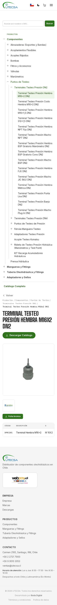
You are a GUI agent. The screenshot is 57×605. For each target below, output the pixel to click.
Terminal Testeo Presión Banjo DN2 (34, 203)
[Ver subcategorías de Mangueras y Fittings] (4, 266)
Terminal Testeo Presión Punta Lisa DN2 (34, 195)
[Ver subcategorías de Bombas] (7, 60)
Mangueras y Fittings (19, 266)
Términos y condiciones (19, 600)
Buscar (49, 23)
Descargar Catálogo (21, 335)
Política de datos (41, 600)
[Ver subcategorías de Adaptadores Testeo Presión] (11, 234)
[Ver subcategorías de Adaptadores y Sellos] (4, 277)
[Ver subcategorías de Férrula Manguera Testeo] (11, 228)
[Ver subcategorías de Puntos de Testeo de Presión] (11, 223)
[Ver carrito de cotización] (45, 5)
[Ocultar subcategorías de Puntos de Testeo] (7, 81)
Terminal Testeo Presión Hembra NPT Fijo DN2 (35, 128)
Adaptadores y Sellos (19, 277)
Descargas (8, 509)
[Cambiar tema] (38, 5)
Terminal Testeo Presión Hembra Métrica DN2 (35, 186)
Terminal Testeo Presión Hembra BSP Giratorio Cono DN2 (35, 153)
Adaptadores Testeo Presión (29, 234)
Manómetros (17, 76)
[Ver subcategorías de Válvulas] (7, 71)
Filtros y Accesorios (21, 66)
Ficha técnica (14, 416)
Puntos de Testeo (20, 81)
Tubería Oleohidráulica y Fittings (25, 272)
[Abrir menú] (51, 5)
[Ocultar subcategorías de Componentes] (4, 39)
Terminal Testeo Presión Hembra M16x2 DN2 (35, 94)
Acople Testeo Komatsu (26, 239)
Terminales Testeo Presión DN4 (31, 218)
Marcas (6, 505)
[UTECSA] (10, 5)
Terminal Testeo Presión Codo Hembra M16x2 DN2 (34, 103)
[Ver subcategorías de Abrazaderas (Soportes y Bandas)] (7, 44)
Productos (8, 300)
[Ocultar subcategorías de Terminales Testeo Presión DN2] (11, 87)
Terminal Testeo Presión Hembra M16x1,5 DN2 (35, 111)
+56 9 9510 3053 (11, 561)
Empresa (7, 500)
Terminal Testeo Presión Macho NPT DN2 (34, 136)
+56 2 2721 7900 (11, 556)
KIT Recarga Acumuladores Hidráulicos (28, 254)
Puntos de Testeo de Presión (29, 223)
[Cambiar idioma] (32, 5)
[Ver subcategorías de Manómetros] (7, 76)
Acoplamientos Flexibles (23, 50)
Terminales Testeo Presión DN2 (30, 87)
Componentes (15, 39)
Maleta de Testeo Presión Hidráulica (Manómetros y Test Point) (33, 246)
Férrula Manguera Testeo (27, 229)
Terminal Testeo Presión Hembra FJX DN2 (35, 170)
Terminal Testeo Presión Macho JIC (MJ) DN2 (34, 178)
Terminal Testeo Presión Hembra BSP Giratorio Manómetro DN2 (35, 145)
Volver (9, 295)
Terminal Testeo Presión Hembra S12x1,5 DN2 (35, 119)
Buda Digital (36, 595)
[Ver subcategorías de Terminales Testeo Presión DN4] (11, 218)
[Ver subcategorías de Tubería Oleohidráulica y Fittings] (4, 271)
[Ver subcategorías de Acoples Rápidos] (7, 55)
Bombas (15, 60)
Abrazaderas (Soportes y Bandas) (28, 44)
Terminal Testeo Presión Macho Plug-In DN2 (34, 211)
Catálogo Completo (14, 286)
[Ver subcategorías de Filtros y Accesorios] (7, 65)
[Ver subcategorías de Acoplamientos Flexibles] (7, 50)
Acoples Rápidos (19, 55)
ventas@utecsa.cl (12, 565)
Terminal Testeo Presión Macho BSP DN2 (34, 161)
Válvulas (15, 71)
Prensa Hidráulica (20, 261)
